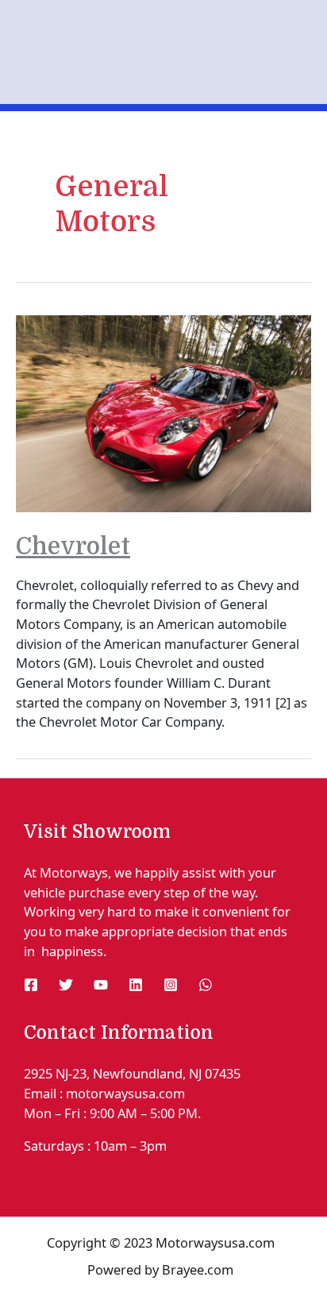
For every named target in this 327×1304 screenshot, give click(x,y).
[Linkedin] (136, 985)
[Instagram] (171, 985)
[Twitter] (66, 985)
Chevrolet (73, 546)
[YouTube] (101, 985)
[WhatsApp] (205, 985)
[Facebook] (31, 985)
